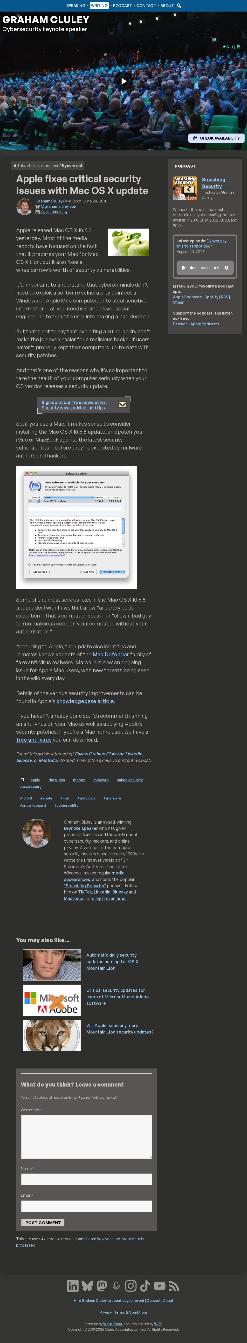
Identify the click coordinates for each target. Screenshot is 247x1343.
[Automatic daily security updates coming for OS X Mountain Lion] (52, 964)
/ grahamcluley (54, 211)
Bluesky (24, 760)
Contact (146, 5)
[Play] (184, 268)
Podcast (122, 5)
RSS (224, 297)
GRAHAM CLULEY (45, 19)
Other (178, 302)
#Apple (46, 798)
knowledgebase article (85, 701)
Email (27, 1195)
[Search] (178, 5)
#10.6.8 (26, 798)
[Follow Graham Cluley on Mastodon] (102, 1285)
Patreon (180, 324)
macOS (79, 779)
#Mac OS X (86, 798)
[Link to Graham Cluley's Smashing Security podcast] (116, 1285)
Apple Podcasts (187, 297)
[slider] (193, 268)
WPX (158, 1324)
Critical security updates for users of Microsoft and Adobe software (117, 996)
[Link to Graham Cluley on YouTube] (159, 1285)
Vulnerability (30, 787)
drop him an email (110, 898)
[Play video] (123, 81)
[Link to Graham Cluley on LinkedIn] (73, 1285)
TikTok (85, 891)
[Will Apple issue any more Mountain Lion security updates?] (52, 1035)
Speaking (76, 5)
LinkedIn (102, 891)
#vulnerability (66, 805)
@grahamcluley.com (59, 206)
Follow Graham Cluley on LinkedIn (108, 753)
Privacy (106, 1312)
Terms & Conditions (131, 1312)
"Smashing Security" (85, 885)
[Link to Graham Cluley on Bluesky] (87, 1285)
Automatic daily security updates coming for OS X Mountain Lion (112, 961)
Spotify (211, 297)
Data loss (56, 779)
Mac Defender (111, 654)
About (167, 5)
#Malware (112, 798)
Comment (31, 1109)
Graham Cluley (21, 5)
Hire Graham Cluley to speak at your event (109, 1300)
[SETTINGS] (226, 268)
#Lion (64, 798)
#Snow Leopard (33, 805)
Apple (35, 779)
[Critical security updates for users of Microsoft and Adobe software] (52, 1000)
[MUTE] (216, 268)
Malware (101, 779)
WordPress (112, 1324)
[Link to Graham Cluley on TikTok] (145, 1285)
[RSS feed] (174, 1285)
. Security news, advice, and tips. (74, 405)
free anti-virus (34, 739)
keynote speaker (81, 828)
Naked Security (130, 779)
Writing (99, 5)
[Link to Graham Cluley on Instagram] (131, 1285)
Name (27, 1168)
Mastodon (49, 760)
